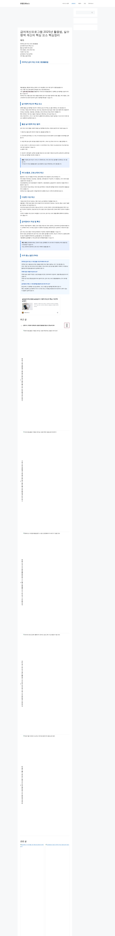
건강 (85, 3)
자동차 (79, 3)
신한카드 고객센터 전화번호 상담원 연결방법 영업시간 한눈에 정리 (39, 325)
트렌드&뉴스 (25, 3)
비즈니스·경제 (66, 3)
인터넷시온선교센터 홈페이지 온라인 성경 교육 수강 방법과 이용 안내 (22, 684)
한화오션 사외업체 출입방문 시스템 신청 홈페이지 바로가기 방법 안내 (22, 582)
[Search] (92, 12)
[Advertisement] (45, 17)
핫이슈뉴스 (90, 3)
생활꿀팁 (73, 3)
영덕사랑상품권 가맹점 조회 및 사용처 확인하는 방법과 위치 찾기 (22, 379)
